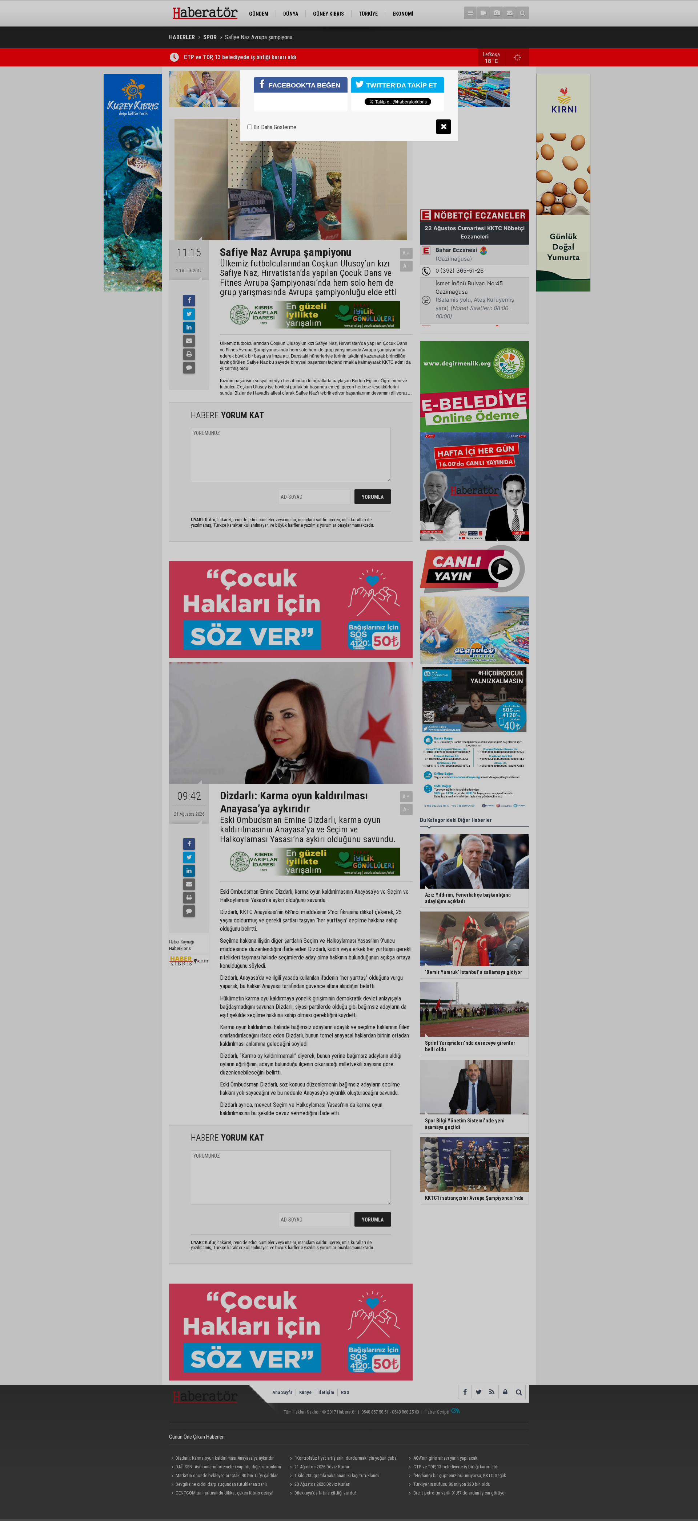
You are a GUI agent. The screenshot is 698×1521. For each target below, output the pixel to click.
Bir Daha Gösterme (274, 127)
